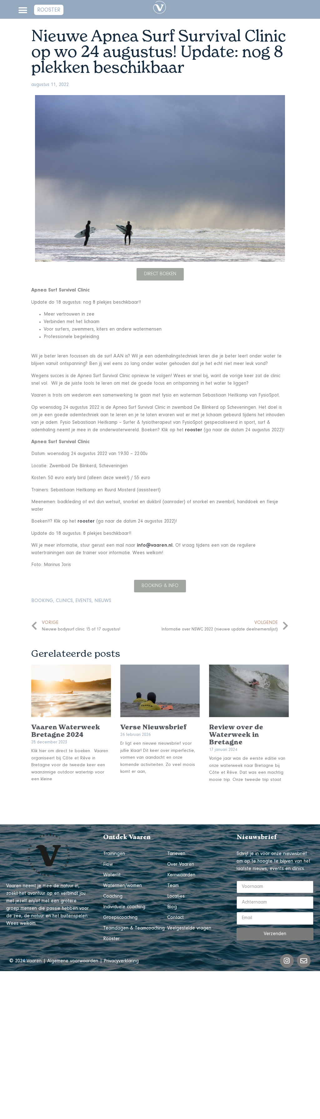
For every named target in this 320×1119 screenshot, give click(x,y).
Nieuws (102, 601)
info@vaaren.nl (154, 545)
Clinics (64, 601)
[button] (23, 10)
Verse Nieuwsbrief (153, 727)
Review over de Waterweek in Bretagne (236, 734)
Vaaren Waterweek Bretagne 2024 (65, 731)
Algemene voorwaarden (72, 961)
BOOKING (42, 601)
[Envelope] (304, 961)
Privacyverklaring (121, 961)
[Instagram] (287, 961)
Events (84, 601)
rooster (193, 430)
